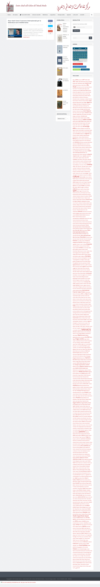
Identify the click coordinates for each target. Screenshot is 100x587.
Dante (86, 178)
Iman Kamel (89, 283)
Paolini (90, 435)
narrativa (77, 406)
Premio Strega (87, 469)
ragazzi (79, 481)
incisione (81, 285)
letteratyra (89, 331)
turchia (88, 545)
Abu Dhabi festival (88, 87)
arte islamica (78, 128)
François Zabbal (76, 247)
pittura (82, 445)
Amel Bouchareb (87, 109)
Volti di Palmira (88, 557)
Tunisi (80, 545)
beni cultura (84, 140)
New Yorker (80, 413)
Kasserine (82, 314)
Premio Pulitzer (79, 466)
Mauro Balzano (87, 361)
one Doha (74, 426)
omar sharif (79, 425)
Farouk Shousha (76, 206)
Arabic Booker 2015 (87, 121)
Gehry (91, 251)
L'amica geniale (75, 321)
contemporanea (87, 171)
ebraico (76, 187)
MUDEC (82, 387)
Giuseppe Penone (79, 261)
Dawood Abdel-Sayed (80, 180)
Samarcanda (75, 500)
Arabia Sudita (75, 121)
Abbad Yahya (85, 81)
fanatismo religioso (76, 204)
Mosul (78, 385)
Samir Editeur (80, 500)
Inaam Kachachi (76, 285)
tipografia (80, 538)
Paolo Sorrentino (76, 437)
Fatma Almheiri (88, 206)
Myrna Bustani (82, 399)
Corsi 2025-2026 (26, 14)
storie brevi (88, 526)
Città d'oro (79, 166)
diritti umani (81, 182)
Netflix (79, 411)
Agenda (69, 14)
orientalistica (86, 428)
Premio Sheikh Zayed (80, 469)
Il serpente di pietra (79, 283)
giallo (80, 256)
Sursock (85, 529)
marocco (87, 358)
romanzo (84, 490)
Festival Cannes (85, 213)
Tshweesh (74, 545)
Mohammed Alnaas (88, 380)
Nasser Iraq (88, 406)
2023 (80, 81)
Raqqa (87, 483)
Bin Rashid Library (78, 147)
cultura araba (82, 177)
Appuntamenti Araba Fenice (79, 66)
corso (81, 173)
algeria (88, 102)
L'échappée (75, 323)
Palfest (74, 435)
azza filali (74, 133)
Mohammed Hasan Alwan (77, 381)
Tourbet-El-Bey (82, 540)
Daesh (74, 178)
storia (84, 526)
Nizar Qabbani (76, 416)
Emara (89, 192)
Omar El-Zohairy (76, 423)
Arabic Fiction (80, 124)
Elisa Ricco (14, 24)
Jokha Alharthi (75, 309)
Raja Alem (87, 481)
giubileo (74, 261)
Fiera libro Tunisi (83, 239)
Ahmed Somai (81, 95)
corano (74, 173)
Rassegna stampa (39, 24)
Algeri (85, 102)
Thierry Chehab (75, 538)
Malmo (84, 354)
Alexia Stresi (81, 102)
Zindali (87, 566)
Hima (79, 273)
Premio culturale (76, 449)
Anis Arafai (84, 114)
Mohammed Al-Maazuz (80, 380)
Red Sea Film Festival (84, 485)
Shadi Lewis (79, 509)
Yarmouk (84, 562)
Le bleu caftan (82, 326)
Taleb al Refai (75, 531)
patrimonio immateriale (86, 438)
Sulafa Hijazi (86, 528)
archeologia (86, 126)
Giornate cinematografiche (82, 257)
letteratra (79, 330)
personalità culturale (76, 444)
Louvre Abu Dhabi (83, 345)
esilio (89, 197)
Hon (87, 275)
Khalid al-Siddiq (82, 317)
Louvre (77, 345)
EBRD (79, 187)
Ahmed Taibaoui (88, 95)
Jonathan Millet (87, 309)
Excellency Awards (86, 203)
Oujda (90, 428)
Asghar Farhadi (75, 130)
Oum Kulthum (75, 430)
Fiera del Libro (78, 230)
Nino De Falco (87, 414)
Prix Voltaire (81, 476)
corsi (79, 173)
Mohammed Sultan (86, 381)
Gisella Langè (86, 259)
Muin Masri (75, 390)
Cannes (81, 156)
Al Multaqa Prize (86, 105)
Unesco (75, 549)
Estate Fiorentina (82, 199)
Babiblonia (82, 133)
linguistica (90, 340)
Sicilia (84, 517)
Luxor (78, 347)
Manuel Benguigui (87, 356)
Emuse (79, 197)
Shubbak (74, 517)
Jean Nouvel (84, 305)
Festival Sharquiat (86, 228)
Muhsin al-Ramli (87, 388)
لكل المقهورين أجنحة (76, 567)
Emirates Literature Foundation (82, 196)
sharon (80, 514)
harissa (81, 271)
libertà (83, 335)
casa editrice (80, 159)
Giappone (83, 256)
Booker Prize (78, 151)
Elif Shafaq (83, 192)
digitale (77, 182)
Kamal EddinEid (85, 312)
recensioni (78, 485)
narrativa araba (82, 406)
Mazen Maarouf (83, 363)
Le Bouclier (87, 326)
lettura (83, 333)
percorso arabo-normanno (85, 442)
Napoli (74, 406)
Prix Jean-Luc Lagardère (84, 474)
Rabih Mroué (82, 479)
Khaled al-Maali (88, 316)
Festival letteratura (86, 227)
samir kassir (85, 500)
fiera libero (77, 237)
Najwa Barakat (85, 404)
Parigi (87, 437)
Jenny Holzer (77, 307)
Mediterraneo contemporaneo (78, 370)
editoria (75, 189)
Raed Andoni (75, 481)
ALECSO (87, 100)
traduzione (75, 543)
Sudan (82, 528)
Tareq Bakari (87, 531)
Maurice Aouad (81, 361)
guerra (84, 266)
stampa (77, 524)
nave (82, 407)
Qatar (76, 478)
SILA (78, 519)
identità (88, 278)
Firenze (75, 240)
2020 (89, 79)
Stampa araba (61, 14)
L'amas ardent (89, 319)
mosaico (90, 383)
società (84, 521)
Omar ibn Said (82, 423)
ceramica (82, 161)
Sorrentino (81, 523)
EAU (73, 187)
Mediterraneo (85, 368)
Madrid (82, 347)
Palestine (87, 431)
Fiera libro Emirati (76, 239)
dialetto (74, 182)
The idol (79, 535)
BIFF (73, 147)
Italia (74, 306)
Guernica (81, 266)
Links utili (75, 14)
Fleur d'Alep (79, 240)
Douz (80, 185)
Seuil (90, 507)
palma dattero (78, 435)
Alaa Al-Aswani (75, 100)
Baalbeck (78, 133)
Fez (91, 228)
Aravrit (79, 126)
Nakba (89, 404)
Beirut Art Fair (79, 138)
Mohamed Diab (79, 376)
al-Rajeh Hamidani (88, 99)
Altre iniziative (76, 69)
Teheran (86, 533)
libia (86, 337)
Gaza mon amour (83, 251)
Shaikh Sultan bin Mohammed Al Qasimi (83, 510)
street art (74, 528)
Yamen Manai (79, 562)
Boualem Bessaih (84, 150)
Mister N (82, 375)
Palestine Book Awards (85, 433)
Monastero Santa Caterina (78, 383)
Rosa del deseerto (84, 491)
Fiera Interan (84, 230)
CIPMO (74, 166)
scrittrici (74, 507)
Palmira (83, 435)
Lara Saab (77, 326)
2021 (74, 81)
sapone (82, 502)
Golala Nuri (80, 263)
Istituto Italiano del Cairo (83, 297)
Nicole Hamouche (86, 413)
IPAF (82, 294)
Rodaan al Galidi (76, 490)
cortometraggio (85, 173)
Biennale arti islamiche (77, 145)
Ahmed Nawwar (76, 95)
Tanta (79, 531)
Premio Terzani (75, 471)
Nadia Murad (79, 401)
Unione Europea (83, 549)
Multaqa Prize (80, 390)
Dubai (82, 185)
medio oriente (78, 368)
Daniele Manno (82, 178)
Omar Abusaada (88, 421)
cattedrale (89, 159)
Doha (84, 183)
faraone (81, 204)
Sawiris (87, 502)
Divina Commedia (76, 183)
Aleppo (90, 100)
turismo (74, 547)
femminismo (82, 209)
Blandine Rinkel (89, 147)
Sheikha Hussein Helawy (86, 514)
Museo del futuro (79, 394)
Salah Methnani (88, 493)
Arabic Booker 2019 (83, 123)
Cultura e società (36, 14)
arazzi (81, 126)
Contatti (82, 14)
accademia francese (76, 90)
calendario (85, 154)
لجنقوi (90, 566)
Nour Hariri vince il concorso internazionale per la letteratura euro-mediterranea (24, 22)
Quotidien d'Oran (81, 478)
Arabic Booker (81, 121)
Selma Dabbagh (83, 507)
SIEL (76, 519)
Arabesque (80, 119)
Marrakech (75, 359)
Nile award (78, 414)
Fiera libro (83, 237)
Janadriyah (78, 305)
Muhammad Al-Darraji (88, 387)
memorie (86, 370)
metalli (89, 370)
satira (85, 502)
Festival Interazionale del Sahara (79, 220)
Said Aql (82, 493)
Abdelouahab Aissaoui (77, 85)
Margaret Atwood (76, 358)
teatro (82, 533)
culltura (89, 175)
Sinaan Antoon (88, 519)
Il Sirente (84, 283)
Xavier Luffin (85, 561)
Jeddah (88, 305)
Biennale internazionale (85, 145)
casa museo (85, 159)
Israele (79, 295)
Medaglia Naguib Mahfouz (80, 364)
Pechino (77, 442)
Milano (83, 373)
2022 (77, 81)
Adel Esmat (82, 90)
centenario (78, 161)
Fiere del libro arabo (77, 64)
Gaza (79, 251)
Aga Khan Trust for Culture (83, 92)
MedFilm (88, 364)
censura (74, 161)
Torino (74, 540)
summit (82, 529)
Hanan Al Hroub (83, 269)
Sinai (74, 521)
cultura (76, 176)
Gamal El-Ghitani (81, 249)
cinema (89, 164)
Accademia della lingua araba (83, 88)
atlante (74, 131)
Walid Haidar (81, 559)
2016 (76, 80)
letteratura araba (76, 331)
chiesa (89, 162)
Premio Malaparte (76, 461)
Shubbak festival (79, 517)
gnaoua (76, 263)
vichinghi (81, 555)
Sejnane (77, 507)
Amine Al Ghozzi (80, 111)
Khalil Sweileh (80, 319)
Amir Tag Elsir (82, 112)
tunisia (84, 545)
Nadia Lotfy (75, 401)
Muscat (85, 390)
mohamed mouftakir (77, 378)
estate (78, 199)
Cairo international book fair (79, 152)
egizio (78, 191)
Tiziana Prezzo (87, 538)
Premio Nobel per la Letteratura (81, 462)
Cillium (85, 164)
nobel (80, 416)
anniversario (78, 116)
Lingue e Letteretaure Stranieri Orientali (80, 340)
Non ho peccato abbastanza (86, 416)
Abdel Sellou (83, 85)
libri (88, 337)
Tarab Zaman (82, 531)
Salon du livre (85, 495)
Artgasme (82, 128)
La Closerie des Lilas (81, 323)
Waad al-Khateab (76, 559)
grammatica (85, 263)
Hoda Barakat (89, 273)
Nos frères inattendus (77, 418)
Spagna (74, 524)
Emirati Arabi (75, 197)
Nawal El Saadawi (86, 407)
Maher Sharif (85, 349)
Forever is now (79, 244)
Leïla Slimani (75, 335)
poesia (86, 445)
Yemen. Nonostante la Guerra (83, 564)
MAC (80, 347)
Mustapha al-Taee (76, 399)
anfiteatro (74, 114)
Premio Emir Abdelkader (82, 450)
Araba (88, 117)
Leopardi (78, 328)
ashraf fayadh (81, 130)
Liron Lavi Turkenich (76, 342)
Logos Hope (75, 344)
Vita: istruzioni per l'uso (80, 557)
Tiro (83, 538)
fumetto (81, 247)
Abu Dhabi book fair (80, 87)
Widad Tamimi (87, 559)
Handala (88, 269)
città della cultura (85, 166)
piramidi (78, 445)
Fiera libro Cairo (89, 237)
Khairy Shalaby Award (80, 316)
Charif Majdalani (85, 162)
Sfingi (76, 509)
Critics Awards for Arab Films (82, 175)
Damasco (77, 178)
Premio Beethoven (86, 447)
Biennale (79, 144)
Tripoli (87, 543)
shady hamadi (84, 509)
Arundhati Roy (87, 128)
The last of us (83, 535)
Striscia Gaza (78, 528)
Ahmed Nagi (87, 93)
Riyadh (84, 488)
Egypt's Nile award (83, 191)
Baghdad (87, 133)
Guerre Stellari (89, 266)
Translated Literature (82, 543)
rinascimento (79, 488)
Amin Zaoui (75, 112)
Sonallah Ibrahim (76, 523)
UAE (77, 547)
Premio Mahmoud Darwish (87, 459)
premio (81, 447)
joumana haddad (76, 311)
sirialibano (80, 521)
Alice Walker (79, 104)
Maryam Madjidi (80, 359)
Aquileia (85, 117)
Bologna (74, 149)
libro (91, 337)
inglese (85, 285)
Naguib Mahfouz (77, 402)
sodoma (87, 521)
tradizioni (90, 541)
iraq (86, 294)
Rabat (78, 479)
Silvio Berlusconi (82, 519)
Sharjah (85, 512)
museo (86, 392)
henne (76, 273)
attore (77, 131)
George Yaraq (75, 254)
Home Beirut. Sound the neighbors (79, 275)
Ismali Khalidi (75, 295)
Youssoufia (75, 566)
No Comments (11, 26)
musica (78, 397)
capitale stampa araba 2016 (83, 157)
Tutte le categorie (85, 69)
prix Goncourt (77, 474)
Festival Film (82, 218)
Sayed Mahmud (83, 503)
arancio (74, 126)
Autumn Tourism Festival (83, 131)
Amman (87, 112)
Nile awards (82, 414)
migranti (90, 371)
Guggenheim (75, 268)
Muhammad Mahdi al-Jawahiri (78, 388)
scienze (74, 505)
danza (89, 178)
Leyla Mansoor (88, 333)
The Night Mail (89, 535)
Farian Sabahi (89, 204)
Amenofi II (75, 111)
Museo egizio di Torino (87, 394)
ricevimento (75, 488)
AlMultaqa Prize (76, 107)
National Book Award (77, 407)
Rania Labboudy (83, 483)
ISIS (88, 294)
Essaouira (74, 199)
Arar (76, 126)
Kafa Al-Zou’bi (79, 312)
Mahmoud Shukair (83, 352)
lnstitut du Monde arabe (85, 342)
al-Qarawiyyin (82, 99)
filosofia (89, 239)
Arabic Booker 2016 (76, 123)
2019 (86, 79)
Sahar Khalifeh (78, 493)
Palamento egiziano (84, 430)
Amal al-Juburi (77, 109)
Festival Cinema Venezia (81, 215)
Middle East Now (83, 371)
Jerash (81, 307)
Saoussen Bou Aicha (76, 502)
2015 (75, 61)
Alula (89, 107)
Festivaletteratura (76, 218)
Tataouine (74, 533)
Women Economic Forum (77, 561)
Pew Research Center (88, 444)
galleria (76, 249)
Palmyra (87, 435)
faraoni (84, 204)
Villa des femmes (87, 555)
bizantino (83, 147)
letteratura (86, 329)
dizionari (81, 183)
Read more (26, 37)
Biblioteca (45, 14)
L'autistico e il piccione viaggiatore (85, 321)
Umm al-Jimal (85, 547)
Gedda (88, 251)
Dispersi (85, 182)
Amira (78, 112)
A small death (86, 130)
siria (76, 521)
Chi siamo (15, 14)
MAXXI (78, 363)
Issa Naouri (83, 295)
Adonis (86, 90)
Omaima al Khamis (77, 421)
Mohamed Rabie (84, 378)
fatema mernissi (82, 206)
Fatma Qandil (75, 208)
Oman (83, 421)
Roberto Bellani (89, 488)
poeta (89, 445)
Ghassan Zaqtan (81, 254)
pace (79, 430)
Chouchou (82, 164)
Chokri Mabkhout (76, 164)
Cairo (89, 151)
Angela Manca (79, 114)
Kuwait (84, 319)
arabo (84, 124)
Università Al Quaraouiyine (78, 552)
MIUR (85, 375)
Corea (77, 173)
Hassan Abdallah (86, 271)
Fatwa (79, 208)
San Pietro (90, 500)
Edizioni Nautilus (80, 189)
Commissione (84, 169)
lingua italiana (86, 339)
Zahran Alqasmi (80, 566)
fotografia (89, 244)
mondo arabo (85, 383)
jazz (80, 305)
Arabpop (87, 124)
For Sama (84, 244)
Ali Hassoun (83, 104)
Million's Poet (87, 373)
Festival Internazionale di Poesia (85, 223)
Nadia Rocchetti (86, 401)
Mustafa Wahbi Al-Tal (85, 397)
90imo (74, 79)
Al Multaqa (80, 105)
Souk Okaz (86, 523)
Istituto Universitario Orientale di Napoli (83, 304)
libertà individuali (81, 337)
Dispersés (89, 182)
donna (74, 185)
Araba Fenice (75, 119)
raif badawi (83, 481)
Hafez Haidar (80, 268)
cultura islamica (89, 177)
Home (9, 14)
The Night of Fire (76, 536)
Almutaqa (81, 107)
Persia (91, 442)
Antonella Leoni (84, 116)
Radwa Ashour (88, 479)
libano (80, 335)
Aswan (91, 130)
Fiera (74, 230)
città (76, 166)
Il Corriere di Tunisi (79, 281)
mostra (75, 385)
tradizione (85, 541)
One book (90, 425)
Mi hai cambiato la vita (77, 373)
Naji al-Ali (80, 404)
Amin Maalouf (87, 111)
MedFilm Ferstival (76, 366)
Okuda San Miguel (84, 419)
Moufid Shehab (83, 385)
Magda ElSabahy (87, 347)
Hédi (89, 275)
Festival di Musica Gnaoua (81, 216)
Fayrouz (82, 208)
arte (74, 128)
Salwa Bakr (89, 498)
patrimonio (78, 438)
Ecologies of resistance (84, 187)
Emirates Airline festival (77, 194)
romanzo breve (78, 491)
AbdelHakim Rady (81, 83)
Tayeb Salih (79, 533)
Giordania (88, 256)
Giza (84, 261)
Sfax (73, 509)
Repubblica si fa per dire (84, 486)
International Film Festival (81, 288)
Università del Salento (81, 554)
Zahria (84, 566)
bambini (78, 135)
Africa (77, 92)
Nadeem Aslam (88, 399)
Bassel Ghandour (85, 137)
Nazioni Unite (79, 409)
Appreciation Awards (77, 117)
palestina (82, 432)
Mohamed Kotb (86, 376)
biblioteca (77, 142)
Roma (80, 490)
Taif (90, 529)
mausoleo (74, 363)
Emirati (90, 196)
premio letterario (80, 457)
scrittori (87, 505)
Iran (84, 294)
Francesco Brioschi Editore (84, 245)
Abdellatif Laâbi (88, 83)
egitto (75, 191)
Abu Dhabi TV (75, 88)
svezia (89, 529)
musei (83, 392)
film (87, 239)
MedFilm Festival (84, 366)
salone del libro (82, 497)
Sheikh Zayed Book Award (81, 516)
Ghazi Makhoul (75, 256)
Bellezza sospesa (79, 140)
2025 (82, 81)
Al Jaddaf (76, 105)
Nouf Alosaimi (83, 418)
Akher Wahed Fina (76, 97)
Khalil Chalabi (87, 317)
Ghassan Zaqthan (87, 254)
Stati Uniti (81, 524)
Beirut (74, 139)
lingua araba (79, 339)
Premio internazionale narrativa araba (80, 456)
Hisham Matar (82, 273)
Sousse (89, 523)
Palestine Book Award (77, 433)
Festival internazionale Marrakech (79, 225)
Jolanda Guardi (81, 309)
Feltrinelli (78, 209)
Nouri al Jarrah (75, 419)
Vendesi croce (77, 555)
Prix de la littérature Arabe (84, 471)
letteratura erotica (83, 331)
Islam (90, 294)
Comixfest (79, 169)
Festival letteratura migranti (78, 228)
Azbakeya (89, 131)
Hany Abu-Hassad (76, 271)
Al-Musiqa (85, 97)
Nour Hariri (89, 418)
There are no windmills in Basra (85, 536)
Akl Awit (81, 97)
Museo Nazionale (81, 395)
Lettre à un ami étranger (77, 333)
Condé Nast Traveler (80, 171)
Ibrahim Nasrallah (81, 278)
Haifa (84, 268)
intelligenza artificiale (82, 286)
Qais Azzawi (86, 476)
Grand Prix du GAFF (84, 264)
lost (84, 344)
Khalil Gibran (75, 319)
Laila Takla (77, 324)
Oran (78, 426)
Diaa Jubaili (87, 180)
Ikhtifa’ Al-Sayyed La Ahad (78, 280)
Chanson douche (78, 162)
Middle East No (75, 371)
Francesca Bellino (76, 245)
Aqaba (82, 117)
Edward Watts (86, 189)
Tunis (78, 545)
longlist (82, 344)
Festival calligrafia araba (77, 213)
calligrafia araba (76, 156)
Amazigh (81, 109)
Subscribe (76, 30)
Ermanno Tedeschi (84, 197)
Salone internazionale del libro (81, 498)
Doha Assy (88, 183)
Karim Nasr (78, 314)
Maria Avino (82, 358)
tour (79, 540)
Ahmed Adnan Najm (81, 93)
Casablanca (75, 159)
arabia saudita (87, 119)
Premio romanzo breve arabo (81, 467)
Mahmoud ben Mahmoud (80, 351)
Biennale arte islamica (86, 143)
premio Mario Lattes (83, 461)
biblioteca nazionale (83, 142)
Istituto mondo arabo (84, 299)
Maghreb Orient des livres (77, 349)
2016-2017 (80, 79)
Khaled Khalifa (75, 317)
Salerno (74, 495)
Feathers (85, 208)
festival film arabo (88, 218)
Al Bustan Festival (82, 100)
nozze (79, 419)
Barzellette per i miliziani (77, 137)
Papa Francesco (82, 437)
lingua (74, 339)
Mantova (81, 356)
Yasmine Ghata (88, 562)
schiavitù (87, 503)
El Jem (86, 192)
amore (90, 112)
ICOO (86, 278)
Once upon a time (84, 425)
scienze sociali (79, 505)
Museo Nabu (75, 395)
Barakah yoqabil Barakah (84, 135)
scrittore (83, 505)
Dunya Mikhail (87, 185)
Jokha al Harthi (87, 307)
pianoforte (75, 445)
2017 (85, 61)
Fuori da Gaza (85, 247)
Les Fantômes (83, 328)
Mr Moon (78, 387)
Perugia (82, 444)
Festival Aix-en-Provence (87, 211)
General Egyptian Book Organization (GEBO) (81, 252)
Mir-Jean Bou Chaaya (77, 375)
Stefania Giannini (78, 526)
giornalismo (75, 257)
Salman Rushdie (79, 495)
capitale (84, 156)
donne (77, 185)
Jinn (83, 307)
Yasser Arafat (75, 564)
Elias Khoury (78, 192)
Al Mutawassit (85, 107)
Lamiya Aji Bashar (82, 324)
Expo (91, 203)
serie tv (87, 507)
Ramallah (77, 483)
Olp (73, 421)
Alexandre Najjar (76, 102)
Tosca (77, 540)
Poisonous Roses (76, 447)
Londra (79, 344)
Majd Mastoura (80, 354)
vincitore (74, 557)
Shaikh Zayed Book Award (78, 512)
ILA (83, 280)
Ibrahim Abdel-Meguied (80, 276)
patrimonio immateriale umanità (79, 440)
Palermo (76, 431)
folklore (83, 240)
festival (80, 211)
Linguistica (52, 14)
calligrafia (89, 154)
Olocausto (90, 419)
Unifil (79, 549)
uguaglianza (80, 547)
